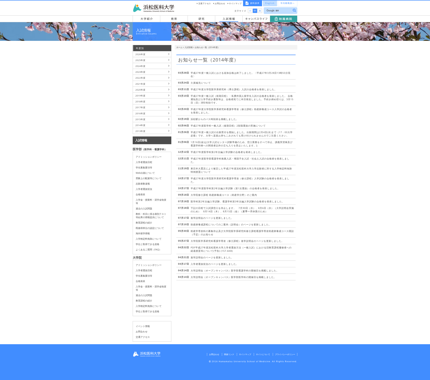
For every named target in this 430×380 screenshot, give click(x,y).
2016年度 (140, 113)
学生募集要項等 (144, 167)
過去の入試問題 (144, 208)
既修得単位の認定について (150, 228)
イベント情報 (143, 326)
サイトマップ (235, 3)
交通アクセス (204, 3)
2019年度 (140, 95)
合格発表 (140, 194)
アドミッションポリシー (149, 156)
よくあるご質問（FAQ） (148, 249)
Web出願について (145, 172)
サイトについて (263, 354)
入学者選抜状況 (144, 189)
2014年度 (140, 125)
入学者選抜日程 (144, 162)
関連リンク (229, 354)
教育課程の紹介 (144, 222)
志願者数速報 (143, 183)
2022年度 (140, 77)
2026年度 (140, 54)
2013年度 (140, 131)
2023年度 (140, 71)
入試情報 (189, 47)
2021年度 (140, 83)
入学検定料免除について (149, 238)
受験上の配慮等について (149, 178)
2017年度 (140, 107)
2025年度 (140, 60)
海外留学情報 (143, 233)
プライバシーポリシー (285, 354)
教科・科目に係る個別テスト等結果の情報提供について (151, 215)
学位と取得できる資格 (147, 244)
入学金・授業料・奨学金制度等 (151, 201)
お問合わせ (220, 3)
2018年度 (140, 101)
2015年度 (140, 119)
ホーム (179, 47)
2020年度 (140, 89)
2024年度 (140, 66)
